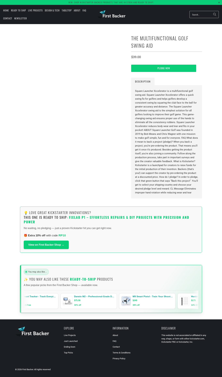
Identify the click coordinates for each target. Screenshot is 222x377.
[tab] (143, 81)
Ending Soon (69, 347)
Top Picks (68, 352)
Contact (116, 347)
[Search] (215, 14)
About (115, 335)
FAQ (114, 341)
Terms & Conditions (122, 352)
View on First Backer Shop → (46, 244)
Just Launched (71, 341)
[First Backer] (111, 14)
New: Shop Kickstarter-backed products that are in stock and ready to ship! (111, 2)
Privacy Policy (119, 358)
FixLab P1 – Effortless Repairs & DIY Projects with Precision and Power (106, 219)
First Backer (27, 369)
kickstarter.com (197, 338)
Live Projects (70, 335)
